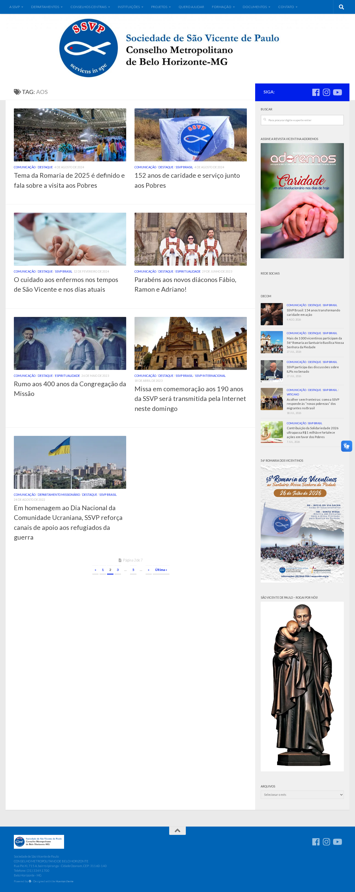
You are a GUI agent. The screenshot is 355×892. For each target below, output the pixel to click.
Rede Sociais (270, 273)
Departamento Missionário (59, 494)
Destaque (45, 167)
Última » (161, 570)
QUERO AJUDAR (191, 7)
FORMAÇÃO (221, 7)
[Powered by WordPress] (30, 881)
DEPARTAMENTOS (45, 7)
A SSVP (14, 7)
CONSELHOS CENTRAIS (88, 7)
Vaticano (293, 394)
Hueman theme (64, 881)
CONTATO (286, 7)
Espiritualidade (188, 271)
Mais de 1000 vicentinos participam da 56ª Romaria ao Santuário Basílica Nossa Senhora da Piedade (315, 342)
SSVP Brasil (184, 167)
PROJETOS (159, 7)
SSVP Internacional (210, 375)
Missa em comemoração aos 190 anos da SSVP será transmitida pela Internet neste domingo (190, 398)
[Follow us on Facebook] (316, 92)
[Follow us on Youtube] (337, 92)
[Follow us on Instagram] (326, 92)
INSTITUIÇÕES (129, 7)
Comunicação (25, 167)
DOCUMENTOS (255, 7)
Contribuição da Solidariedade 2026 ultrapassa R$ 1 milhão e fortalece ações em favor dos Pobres (313, 432)
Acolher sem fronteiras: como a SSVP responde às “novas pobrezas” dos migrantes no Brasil (313, 404)
